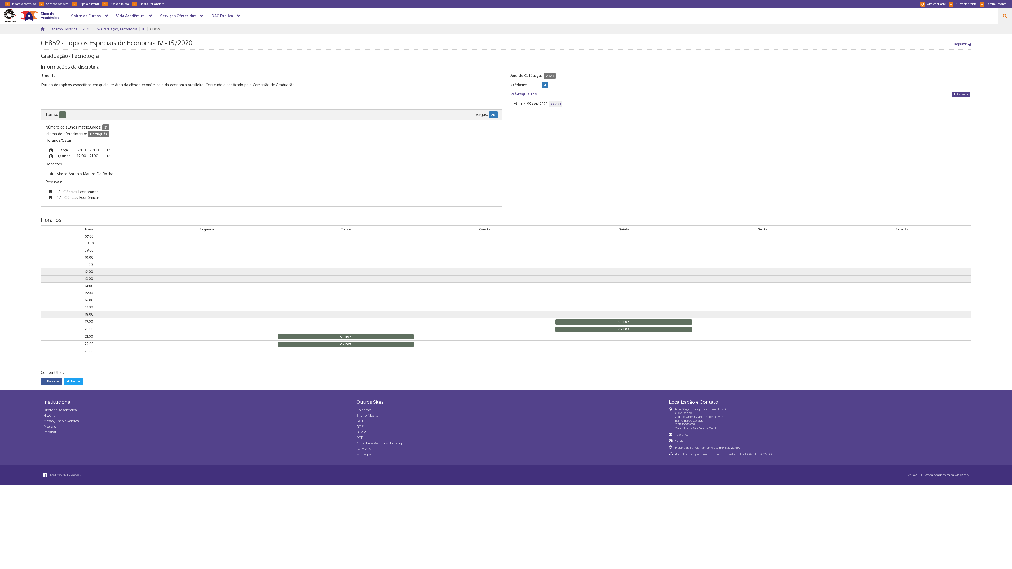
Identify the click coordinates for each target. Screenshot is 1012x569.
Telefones (681, 434)
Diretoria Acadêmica (60, 410)
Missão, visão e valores (61, 421)
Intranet (49, 432)
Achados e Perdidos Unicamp (379, 443)
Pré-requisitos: (523, 94)
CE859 (155, 29)
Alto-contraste (936, 4)
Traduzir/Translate (149, 4)
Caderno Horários (63, 29)
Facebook (52, 381)
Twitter (74, 381)
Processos (51, 427)
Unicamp (363, 410)
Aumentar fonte (966, 4)
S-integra (363, 454)
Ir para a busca (116, 4)
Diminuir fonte (996, 4)
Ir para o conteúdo (21, 4)
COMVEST (364, 449)
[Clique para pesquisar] (1005, 16)
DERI (360, 438)
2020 (86, 29)
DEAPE (362, 432)
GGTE (361, 421)
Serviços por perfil (55, 4)
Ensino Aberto (367, 416)
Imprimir (961, 44)
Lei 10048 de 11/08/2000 (756, 454)
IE (143, 29)
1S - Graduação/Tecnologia (116, 29)
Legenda (962, 94)
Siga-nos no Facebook (65, 475)
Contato (680, 441)
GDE (360, 427)
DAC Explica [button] (222, 15)
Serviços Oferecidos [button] (178, 15)
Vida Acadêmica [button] (130, 15)
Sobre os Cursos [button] (86, 15)
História (49, 416)
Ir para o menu (86, 4)
